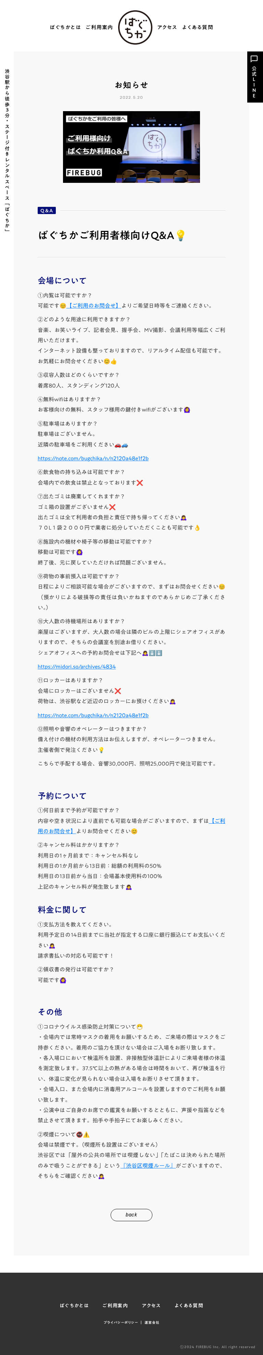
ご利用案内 (99, 28)
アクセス (167, 28)
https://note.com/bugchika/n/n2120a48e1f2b (93, 458)
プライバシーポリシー (121, 1322)
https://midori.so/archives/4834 (77, 666)
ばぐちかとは (65, 28)
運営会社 (152, 1322)
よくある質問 (197, 28)
